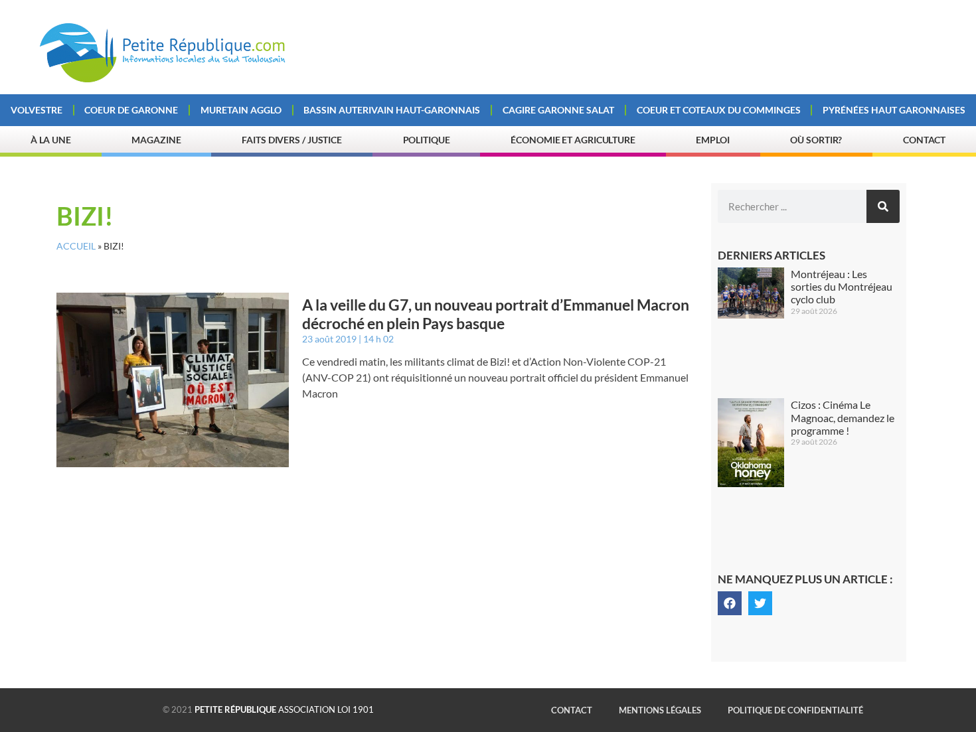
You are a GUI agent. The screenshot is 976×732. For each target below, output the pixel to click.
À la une (51, 139)
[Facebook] (730, 603)
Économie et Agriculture (573, 139)
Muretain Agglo (241, 109)
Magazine (156, 139)
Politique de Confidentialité (795, 710)
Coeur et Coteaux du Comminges (719, 109)
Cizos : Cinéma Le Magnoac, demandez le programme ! (842, 417)
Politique (426, 139)
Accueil (76, 246)
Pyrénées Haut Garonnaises (894, 109)
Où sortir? (816, 139)
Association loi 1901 (284, 709)
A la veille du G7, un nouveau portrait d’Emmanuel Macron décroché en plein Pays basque (495, 313)
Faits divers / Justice (292, 139)
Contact (924, 139)
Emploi (712, 139)
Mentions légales (660, 710)
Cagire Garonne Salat (558, 109)
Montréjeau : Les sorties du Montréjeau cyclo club (841, 286)
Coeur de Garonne (131, 109)
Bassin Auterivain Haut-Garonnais (391, 109)
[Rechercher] (883, 206)
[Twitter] (760, 603)
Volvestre (36, 109)
